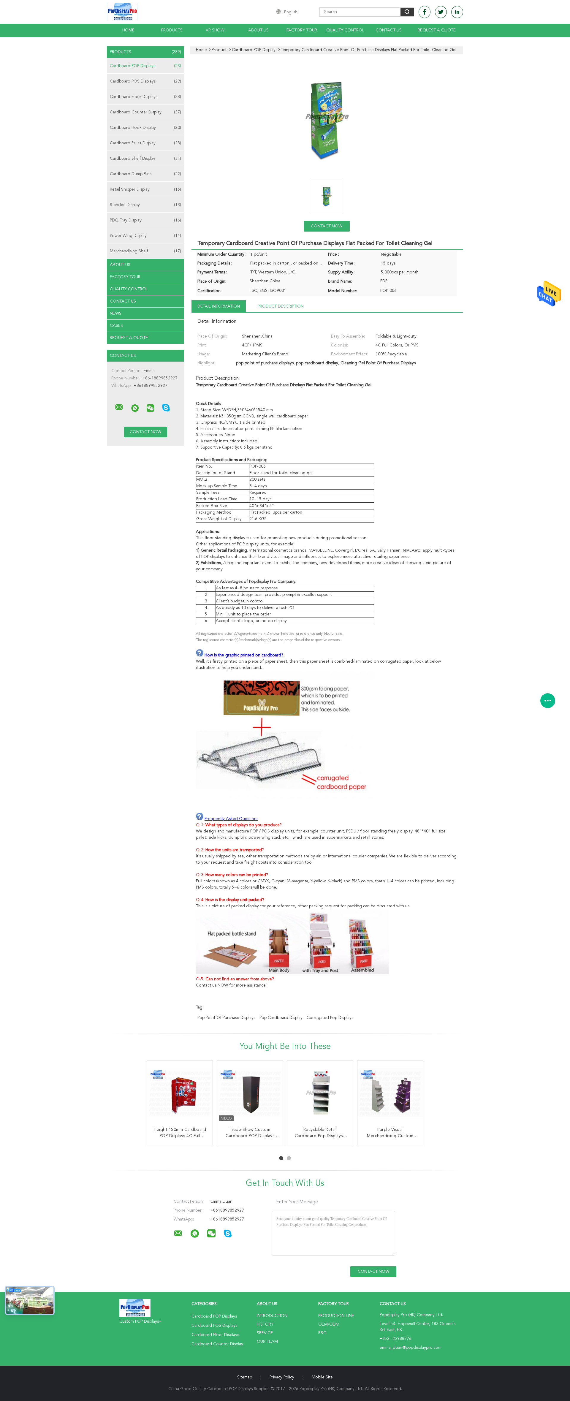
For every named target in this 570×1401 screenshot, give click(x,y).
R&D (322, 1333)
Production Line (336, 1316)
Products (172, 30)
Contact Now (326, 226)
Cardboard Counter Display (145, 112)
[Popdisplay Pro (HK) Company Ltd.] (119, 407)
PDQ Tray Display (145, 220)
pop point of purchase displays (226, 1018)
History (265, 1324)
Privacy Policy (282, 1377)
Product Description (281, 306)
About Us (258, 30)
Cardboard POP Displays (145, 66)
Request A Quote (437, 30)
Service (265, 1333)
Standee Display (145, 205)
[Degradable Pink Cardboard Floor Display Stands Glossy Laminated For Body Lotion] (390, 1093)
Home (128, 30)
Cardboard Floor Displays (145, 97)
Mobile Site (322, 1377)
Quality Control (345, 30)
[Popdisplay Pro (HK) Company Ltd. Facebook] (424, 12)
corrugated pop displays (330, 1018)
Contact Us (389, 30)
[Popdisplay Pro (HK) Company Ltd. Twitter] (441, 12)
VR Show (215, 30)
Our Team (267, 1342)
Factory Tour (301, 30)
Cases (116, 326)
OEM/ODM (328, 1324)
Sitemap (244, 1377)
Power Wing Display (145, 236)
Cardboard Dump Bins (145, 174)
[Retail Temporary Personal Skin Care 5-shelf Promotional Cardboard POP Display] (180, 1093)
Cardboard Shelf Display (145, 158)
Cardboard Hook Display (145, 128)
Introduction (272, 1316)
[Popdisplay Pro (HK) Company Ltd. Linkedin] (457, 12)
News (115, 313)
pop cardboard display (281, 1018)
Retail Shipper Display (145, 189)
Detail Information (218, 306)
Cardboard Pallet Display (145, 143)
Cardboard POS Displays (145, 81)
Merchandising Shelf (145, 251)
